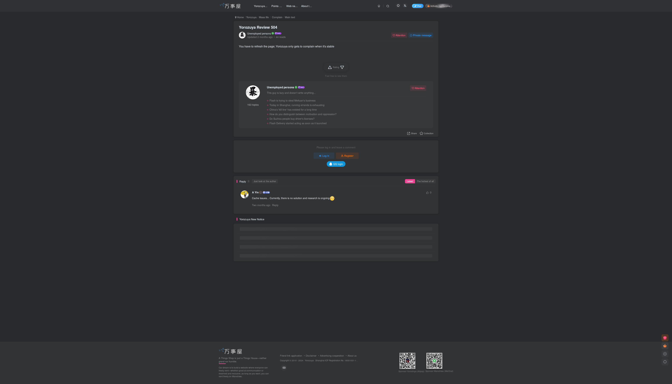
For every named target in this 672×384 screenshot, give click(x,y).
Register (349, 155)
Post (419, 5)
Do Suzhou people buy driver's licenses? (292, 118)
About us (352, 355)
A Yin (255, 192)
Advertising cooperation (332, 355)
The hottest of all (425, 181)
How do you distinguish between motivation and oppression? (303, 114)
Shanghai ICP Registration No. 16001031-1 (336, 360)
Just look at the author (265, 181)
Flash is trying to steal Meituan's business (293, 100)
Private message (422, 35)
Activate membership (440, 5)
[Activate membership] (665, 345)
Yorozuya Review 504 (258, 27)
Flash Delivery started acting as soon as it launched (298, 123)
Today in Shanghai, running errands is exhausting (297, 105)
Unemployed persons (259, 33)
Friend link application (291, 355)
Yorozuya (251, 17)
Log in (325, 155)
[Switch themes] (665, 361)
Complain (276, 17)
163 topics (253, 104)
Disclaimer (311, 355)
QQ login (338, 164)
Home (240, 17)
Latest (410, 181)
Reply (275, 205)
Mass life (264, 17)
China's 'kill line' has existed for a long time (293, 109)
